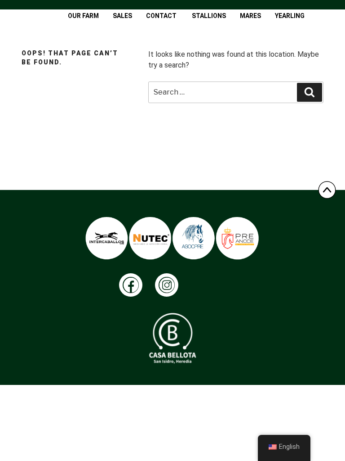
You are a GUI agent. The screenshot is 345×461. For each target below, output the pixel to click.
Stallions (209, 15)
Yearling (290, 15)
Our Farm (83, 15)
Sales (122, 15)
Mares (250, 15)
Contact (161, 15)
